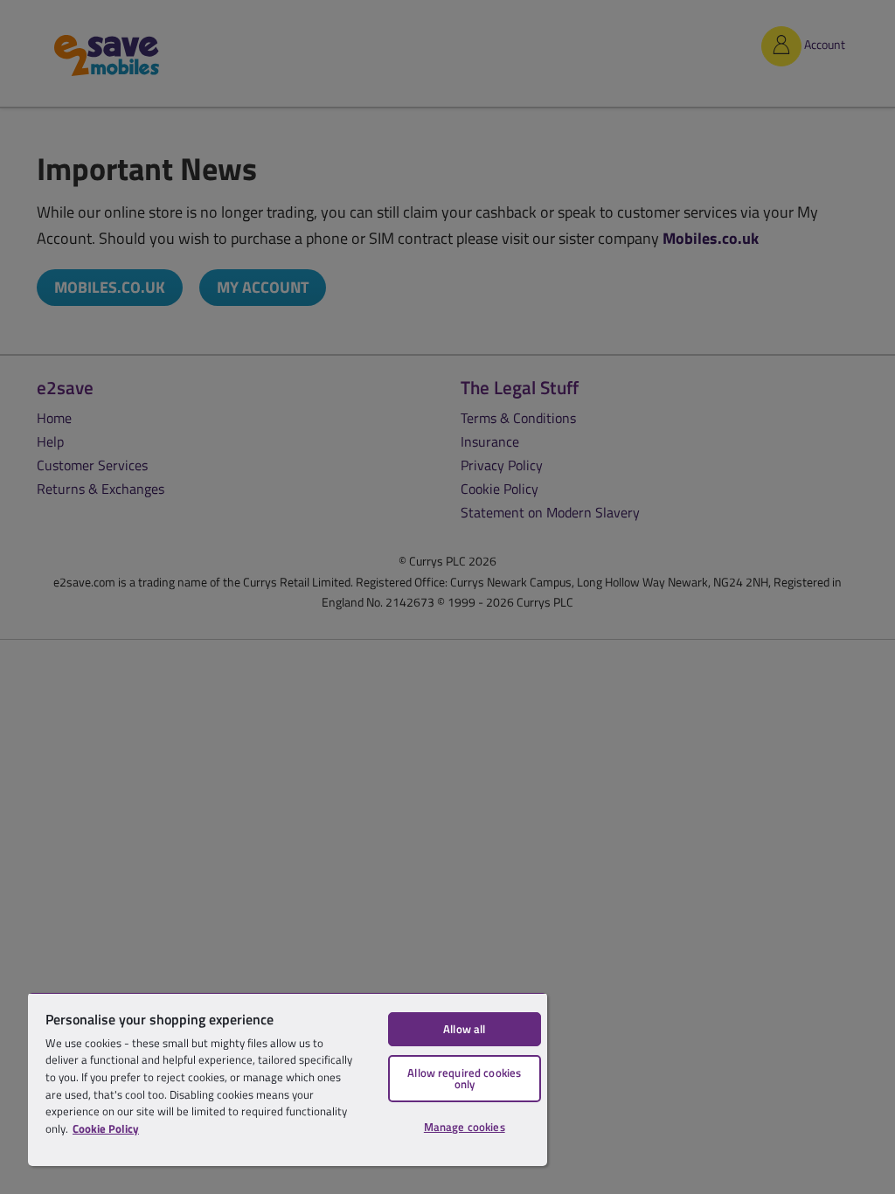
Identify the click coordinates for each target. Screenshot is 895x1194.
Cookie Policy (106, 1128)
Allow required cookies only (464, 1078)
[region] (287, 1079)
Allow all (464, 1029)
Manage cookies (464, 1126)
